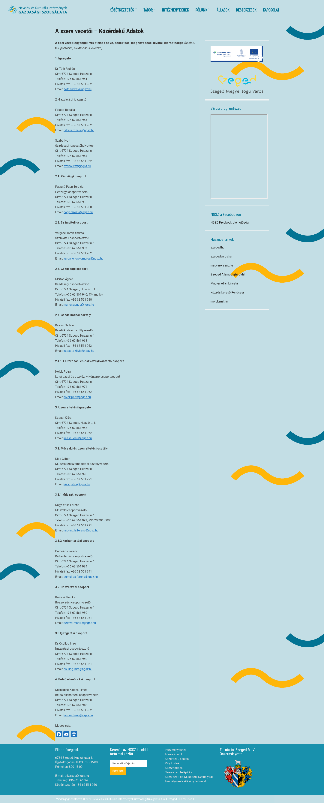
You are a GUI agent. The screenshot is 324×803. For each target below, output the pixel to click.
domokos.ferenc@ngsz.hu (81, 577)
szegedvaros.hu (221, 256)
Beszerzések (246, 9)
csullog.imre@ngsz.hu (78, 669)
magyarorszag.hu (222, 265)
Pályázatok (172, 763)
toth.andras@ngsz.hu (78, 89)
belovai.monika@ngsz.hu (80, 623)
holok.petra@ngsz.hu (77, 397)
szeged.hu (217, 247)
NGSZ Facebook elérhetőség (230, 222)
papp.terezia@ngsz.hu (78, 212)
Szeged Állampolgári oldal (228, 274)
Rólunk (201, 9)
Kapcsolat (271, 9)
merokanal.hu (219, 301)
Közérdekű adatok (177, 759)
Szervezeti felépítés (178, 772)
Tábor (148, 9)
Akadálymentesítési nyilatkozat (185, 781)
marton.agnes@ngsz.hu (79, 304)
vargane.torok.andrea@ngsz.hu (83, 258)
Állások (223, 9)
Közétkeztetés (122, 9)
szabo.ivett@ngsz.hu (77, 166)
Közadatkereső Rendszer (227, 292)
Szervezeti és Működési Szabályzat (189, 777)
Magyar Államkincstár (225, 283)
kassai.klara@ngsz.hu (78, 438)
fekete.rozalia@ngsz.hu (79, 130)
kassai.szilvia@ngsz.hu (79, 351)
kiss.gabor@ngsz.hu (77, 484)
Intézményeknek (175, 9)
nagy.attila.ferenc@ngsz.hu (81, 530)
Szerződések (174, 768)
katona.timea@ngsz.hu (78, 715)
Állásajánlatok (174, 754)
